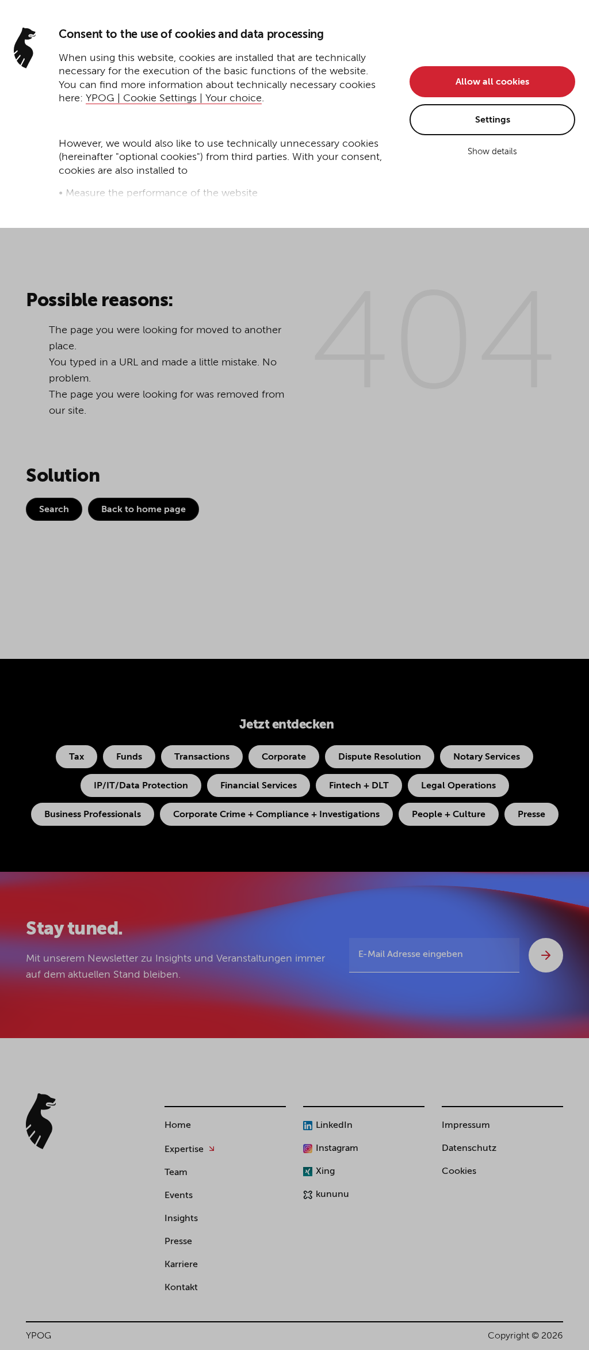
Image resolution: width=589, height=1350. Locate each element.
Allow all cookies (492, 82)
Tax (76, 757)
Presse (531, 814)
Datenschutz (469, 1148)
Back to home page (143, 509)
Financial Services (258, 786)
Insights (181, 1218)
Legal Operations (458, 786)
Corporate (284, 757)
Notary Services (486, 757)
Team (176, 1172)
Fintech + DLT (359, 786)
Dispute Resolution (379, 757)
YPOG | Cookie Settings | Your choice (174, 98)
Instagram (337, 1148)
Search (54, 509)
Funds (129, 757)
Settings (492, 120)
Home (178, 1125)
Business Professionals (92, 814)
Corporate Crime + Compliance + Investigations (276, 814)
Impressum (466, 1125)
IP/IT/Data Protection (141, 786)
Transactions (202, 757)
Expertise (184, 1149)
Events (179, 1195)
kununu (332, 1194)
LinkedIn (334, 1125)
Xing (325, 1171)
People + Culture (448, 814)
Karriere (181, 1264)
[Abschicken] (546, 955)
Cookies (459, 1171)
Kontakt (181, 1287)
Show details (492, 151)
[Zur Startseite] (41, 1121)
